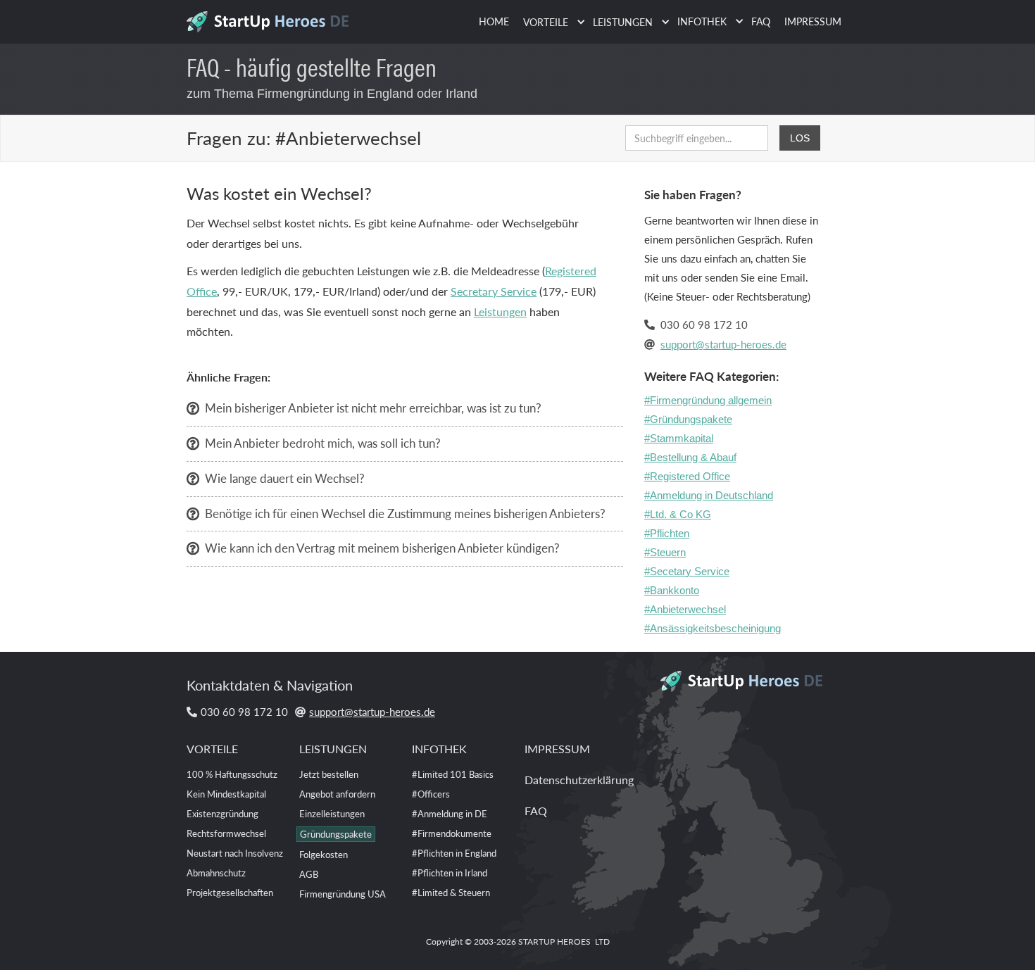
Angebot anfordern (337, 793)
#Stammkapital (678, 438)
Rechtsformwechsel (226, 833)
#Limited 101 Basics (453, 774)
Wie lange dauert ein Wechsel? (285, 478)
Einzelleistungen (332, 813)
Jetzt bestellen (328, 774)
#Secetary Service (686, 571)
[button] (551, 22)
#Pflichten (666, 533)
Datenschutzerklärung (579, 779)
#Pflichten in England (454, 852)
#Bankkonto (671, 590)
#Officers (431, 793)
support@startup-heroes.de (723, 343)
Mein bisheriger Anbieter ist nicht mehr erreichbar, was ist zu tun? (373, 407)
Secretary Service (494, 291)
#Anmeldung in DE (449, 813)
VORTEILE (212, 749)
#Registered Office (687, 476)
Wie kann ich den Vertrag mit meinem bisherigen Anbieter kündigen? (382, 547)
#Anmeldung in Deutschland (708, 495)
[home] (273, 17)
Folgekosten (323, 854)
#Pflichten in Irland (449, 872)
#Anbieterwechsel (685, 609)
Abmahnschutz (216, 872)
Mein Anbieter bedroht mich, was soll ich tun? (323, 442)
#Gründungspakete (688, 419)
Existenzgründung (222, 813)
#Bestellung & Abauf (690, 457)
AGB (308, 874)
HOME (494, 21)
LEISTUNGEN (333, 749)
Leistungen (500, 311)
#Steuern (665, 552)
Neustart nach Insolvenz (235, 852)
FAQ (760, 21)
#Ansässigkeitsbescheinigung (712, 628)
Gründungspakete (336, 833)
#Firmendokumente (451, 833)
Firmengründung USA (342, 893)
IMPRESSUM (812, 21)
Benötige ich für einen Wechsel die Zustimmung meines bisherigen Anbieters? (405, 513)
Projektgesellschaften (230, 892)
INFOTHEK (439, 749)
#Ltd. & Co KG (677, 514)
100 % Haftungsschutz (232, 774)
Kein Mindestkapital (226, 793)
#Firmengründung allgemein (708, 400)
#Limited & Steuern (451, 892)
